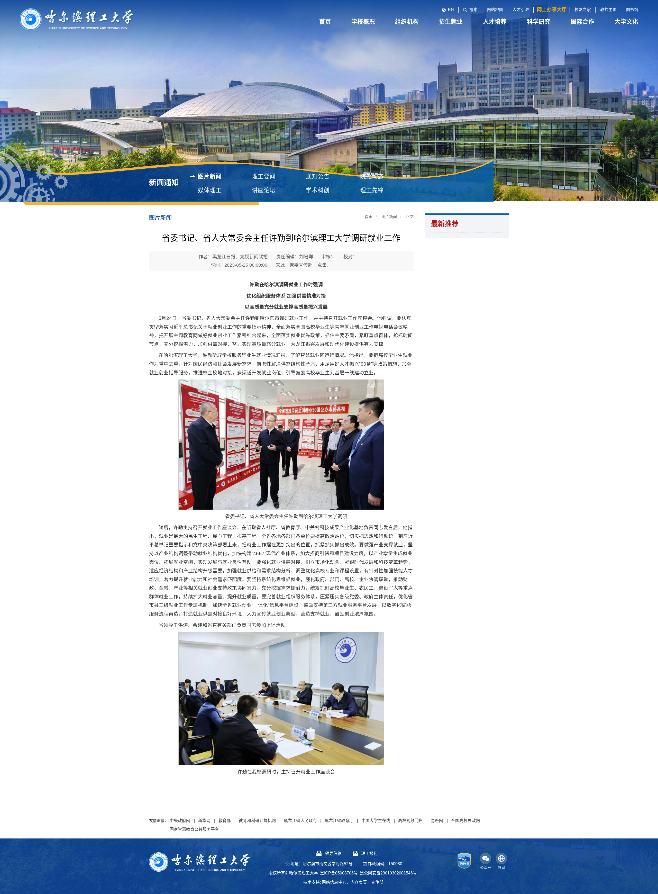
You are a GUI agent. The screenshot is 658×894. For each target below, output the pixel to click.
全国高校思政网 (465, 820)
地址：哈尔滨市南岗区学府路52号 (321, 864)
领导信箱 (333, 853)
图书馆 (632, 9)
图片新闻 (210, 176)
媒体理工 (210, 190)
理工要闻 (264, 176)
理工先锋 (372, 190)
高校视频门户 (410, 820)
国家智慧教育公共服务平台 (194, 829)
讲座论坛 (264, 190)
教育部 (224, 820)
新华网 (204, 820)
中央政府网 (180, 820)
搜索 (473, 9)
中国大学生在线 (375, 820)
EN (451, 9)
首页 (368, 216)
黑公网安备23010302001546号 (388, 873)
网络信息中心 (334, 882)
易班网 (437, 820)
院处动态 (372, 176)
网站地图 (495, 9)
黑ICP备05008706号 (339, 873)
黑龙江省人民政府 (300, 820)
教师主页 (608, 9)
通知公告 (318, 176)
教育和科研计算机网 (257, 820)
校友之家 (582, 9)
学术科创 (318, 190)
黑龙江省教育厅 (339, 820)
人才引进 (521, 9)
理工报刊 (369, 853)
